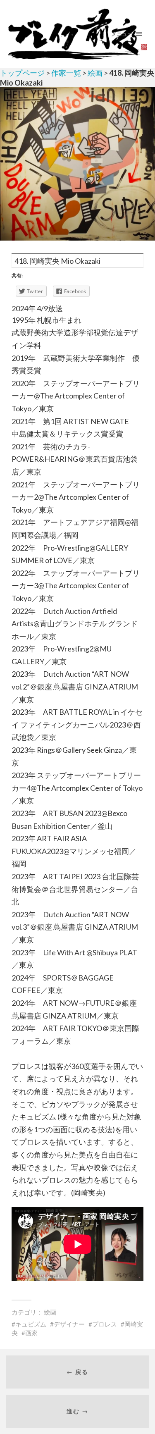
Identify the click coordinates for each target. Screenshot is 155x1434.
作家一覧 (66, 72)
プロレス (104, 1324)
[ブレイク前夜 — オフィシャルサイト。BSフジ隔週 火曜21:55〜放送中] (78, 34)
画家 (31, 1332)
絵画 (95, 72)
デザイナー (69, 1324)
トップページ (22, 72)
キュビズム (30, 1324)
